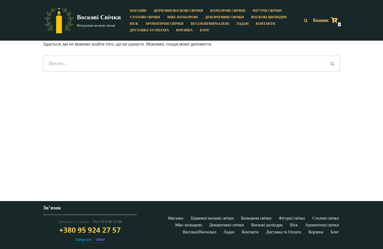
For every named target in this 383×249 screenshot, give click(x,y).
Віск (134, 24)
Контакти (265, 24)
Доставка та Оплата (149, 30)
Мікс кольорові (182, 17)
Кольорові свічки (227, 11)
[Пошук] (306, 20)
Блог (204, 30)
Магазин (138, 11)
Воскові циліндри (269, 17)
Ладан (242, 24)
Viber (100, 239)
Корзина (184, 30)
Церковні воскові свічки (178, 11)
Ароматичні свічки (164, 24)
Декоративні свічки (224, 17)
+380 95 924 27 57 (90, 230)
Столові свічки (145, 17)
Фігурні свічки (267, 11)
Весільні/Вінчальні (210, 24)
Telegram (83, 239)
